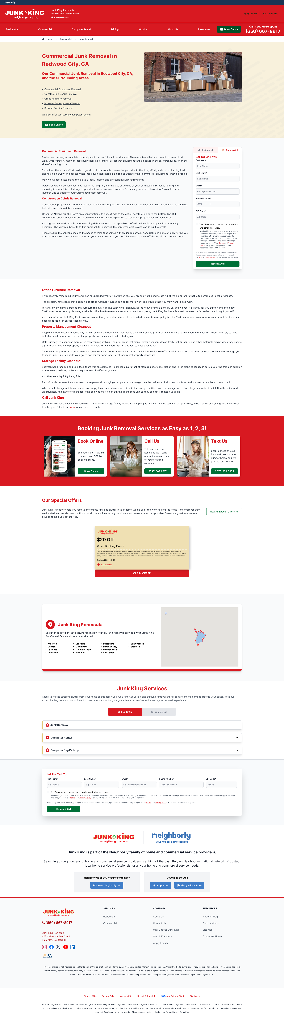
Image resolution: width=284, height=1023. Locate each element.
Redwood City (110, 649)
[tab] (12, 29)
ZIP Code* (201, 211)
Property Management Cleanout (62, 103)
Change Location (61, 17)
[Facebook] (51, 947)
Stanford (135, 646)
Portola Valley (110, 646)
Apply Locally (160, 943)
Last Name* (201, 173)
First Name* (201, 160)
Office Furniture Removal (58, 98)
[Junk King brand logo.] (25, 13)
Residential (207, 150)
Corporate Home (212, 936)
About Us (158, 916)
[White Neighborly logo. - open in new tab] (10, 2)
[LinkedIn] (72, 947)
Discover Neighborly (104, 885)
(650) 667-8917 (158, 471)
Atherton (52, 643)
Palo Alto (80, 652)
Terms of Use (90, 996)
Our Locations (210, 923)
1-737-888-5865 (224, 471)
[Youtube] (65, 947)
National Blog (210, 916)
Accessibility (126, 996)
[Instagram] (44, 947)
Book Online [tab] (231, 29)
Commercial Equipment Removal (62, 89)
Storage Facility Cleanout (58, 108)
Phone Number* (203, 198)
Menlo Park (81, 646)
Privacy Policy (210, 257)
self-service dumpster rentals (74, 114)
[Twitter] (58, 947)
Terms (221, 243)
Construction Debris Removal (60, 93)
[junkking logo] (67, 912)
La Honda (52, 649)
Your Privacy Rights (175, 996)
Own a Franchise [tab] (270, 13)
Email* (199, 185)
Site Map (208, 929)
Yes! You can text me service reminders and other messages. (80, 792)
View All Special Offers (222, 511)
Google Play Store (191, 885)
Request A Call (217, 263)
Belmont (52, 646)
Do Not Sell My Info (146, 996)
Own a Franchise (162, 936)
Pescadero (108, 643)
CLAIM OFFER (142, 573)
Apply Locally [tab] (250, 13)
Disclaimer (195, 996)
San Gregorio (137, 643)
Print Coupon (106, 564)
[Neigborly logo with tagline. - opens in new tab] (171, 837)
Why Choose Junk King (166, 929)
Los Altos (80, 643)
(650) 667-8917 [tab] (263, 29)
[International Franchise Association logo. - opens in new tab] (47, 956)
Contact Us (159, 923)
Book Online (56, 124)
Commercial (231, 150)
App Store (162, 885)
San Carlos (108, 652)
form (72, 407)
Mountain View (83, 649)
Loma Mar (53, 652)
